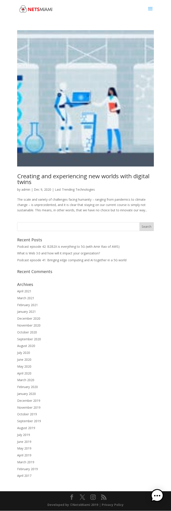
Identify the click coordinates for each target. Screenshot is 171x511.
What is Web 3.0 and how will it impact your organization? (58, 253)
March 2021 (25, 298)
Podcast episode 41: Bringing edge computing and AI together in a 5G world (71, 260)
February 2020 (27, 387)
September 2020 (29, 339)
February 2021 (27, 305)
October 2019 (27, 414)
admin (25, 189)
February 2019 (27, 469)
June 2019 (24, 442)
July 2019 (23, 435)
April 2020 (24, 373)
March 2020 (25, 380)
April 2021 (24, 291)
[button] (157, 496)
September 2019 (29, 421)
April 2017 (24, 475)
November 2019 (29, 407)
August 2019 (26, 428)
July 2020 (23, 353)
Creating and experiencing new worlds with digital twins (83, 179)
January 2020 (26, 394)
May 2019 (24, 448)
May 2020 (24, 366)
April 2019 (24, 455)
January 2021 (26, 311)
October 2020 (27, 332)
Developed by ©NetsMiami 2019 (73, 505)
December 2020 (28, 318)
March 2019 (25, 462)
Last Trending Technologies (75, 189)
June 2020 (24, 359)
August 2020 (26, 346)
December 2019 (28, 400)
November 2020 (29, 325)
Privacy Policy (113, 505)
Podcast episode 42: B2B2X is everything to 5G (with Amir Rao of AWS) (68, 246)
